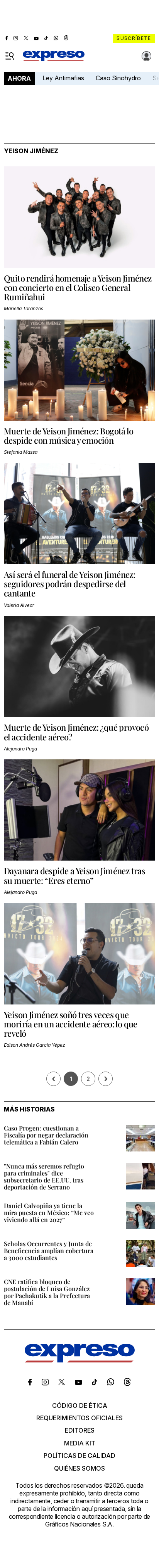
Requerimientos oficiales (79, 1417)
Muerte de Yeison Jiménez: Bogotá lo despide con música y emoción (68, 435)
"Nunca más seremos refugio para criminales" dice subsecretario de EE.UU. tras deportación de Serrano (44, 1176)
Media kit (79, 1443)
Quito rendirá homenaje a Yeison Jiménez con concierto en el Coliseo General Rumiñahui (78, 287)
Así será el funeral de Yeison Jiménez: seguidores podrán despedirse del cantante (69, 584)
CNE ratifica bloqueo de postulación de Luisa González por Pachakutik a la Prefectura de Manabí (47, 1292)
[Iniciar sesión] (146, 56)
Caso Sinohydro (118, 78)
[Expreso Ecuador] (80, 1360)
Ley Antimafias (63, 78)
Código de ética (79, 1405)
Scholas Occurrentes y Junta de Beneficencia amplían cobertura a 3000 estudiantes (48, 1250)
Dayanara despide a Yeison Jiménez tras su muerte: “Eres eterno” (74, 875)
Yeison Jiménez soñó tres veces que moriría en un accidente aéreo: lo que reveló (70, 1024)
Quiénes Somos (79, 1468)
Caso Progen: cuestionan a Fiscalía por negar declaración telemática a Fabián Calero (46, 1135)
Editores (80, 1430)
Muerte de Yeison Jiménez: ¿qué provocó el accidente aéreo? (76, 731)
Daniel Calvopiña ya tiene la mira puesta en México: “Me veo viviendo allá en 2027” (49, 1212)
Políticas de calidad (79, 1455)
